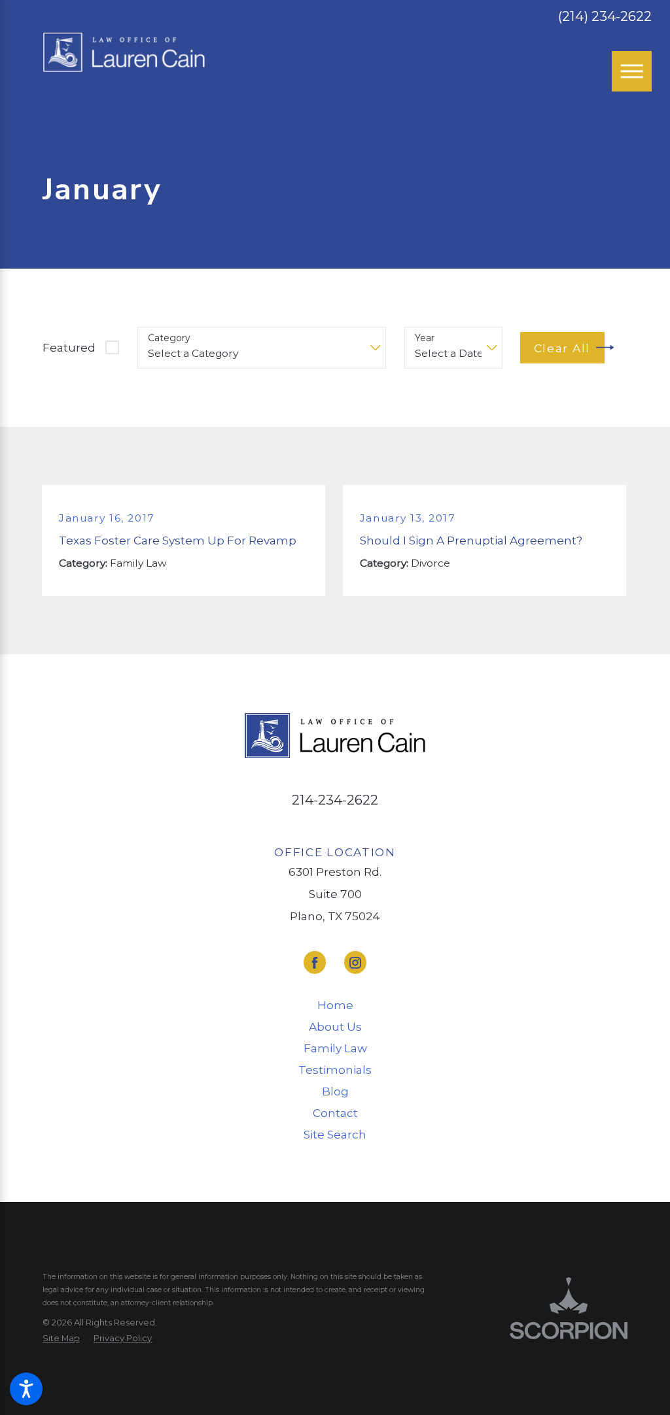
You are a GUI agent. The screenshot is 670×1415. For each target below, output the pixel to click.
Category (169, 338)
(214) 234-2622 (605, 17)
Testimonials (335, 1069)
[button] (26, 1389)
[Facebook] (315, 962)
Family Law (335, 1048)
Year (424, 338)
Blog (335, 1091)
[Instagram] (355, 962)
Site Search (335, 1134)
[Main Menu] (632, 71)
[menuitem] (335, 1005)
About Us (335, 1026)
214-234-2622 (335, 799)
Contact (335, 1113)
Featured (69, 347)
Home (335, 1005)
